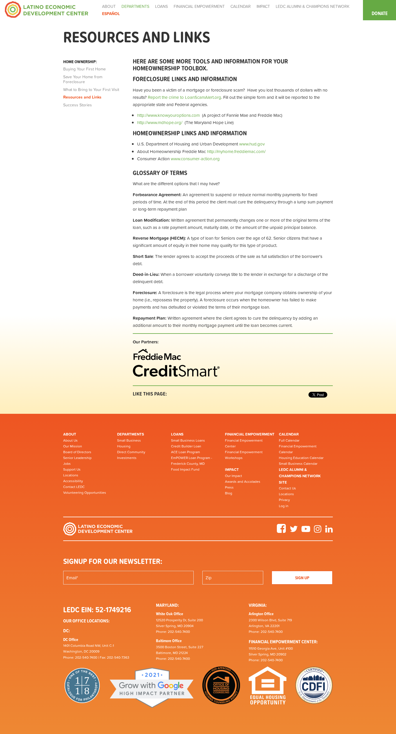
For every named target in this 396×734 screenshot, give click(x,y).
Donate (380, 13)
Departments (130, 434)
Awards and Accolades (242, 481)
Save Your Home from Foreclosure (82, 79)
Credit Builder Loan (186, 446)
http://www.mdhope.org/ (159, 122)
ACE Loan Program (185, 452)
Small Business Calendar (298, 463)
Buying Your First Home (84, 69)
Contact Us (287, 488)
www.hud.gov (252, 144)
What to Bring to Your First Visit (91, 89)
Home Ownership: (80, 61)
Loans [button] (161, 6)
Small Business (129, 440)
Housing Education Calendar (301, 457)
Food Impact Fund (185, 469)
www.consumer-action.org (195, 158)
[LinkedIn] (329, 530)
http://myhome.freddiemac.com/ (236, 151)
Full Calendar (289, 440)
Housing (123, 446)
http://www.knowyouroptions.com (168, 115)
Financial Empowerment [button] (199, 6)
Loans (177, 434)
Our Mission (72, 446)
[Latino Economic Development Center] (46, 9)
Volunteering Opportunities (84, 492)
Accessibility (73, 481)
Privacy (284, 499)
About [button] (109, 6)
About (69, 434)
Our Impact (233, 475)
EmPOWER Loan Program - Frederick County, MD (191, 460)
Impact (232, 469)
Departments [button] (135, 6)
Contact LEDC (74, 486)
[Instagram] (317, 530)
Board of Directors (77, 452)
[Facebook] (281, 530)
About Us (70, 440)
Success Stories (77, 105)
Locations (70, 475)
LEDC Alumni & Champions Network (312, 6)
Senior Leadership (77, 457)
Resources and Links (82, 97)
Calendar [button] (240, 6)
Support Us (72, 469)
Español (111, 14)
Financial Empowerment (250, 434)
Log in (283, 506)
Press (229, 487)
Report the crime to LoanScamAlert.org (184, 97)
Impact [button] (263, 6)
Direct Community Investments (131, 454)
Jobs (67, 463)
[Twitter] (294, 530)
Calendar (289, 434)
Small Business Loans (188, 440)
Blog (228, 493)
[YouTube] (305, 530)
